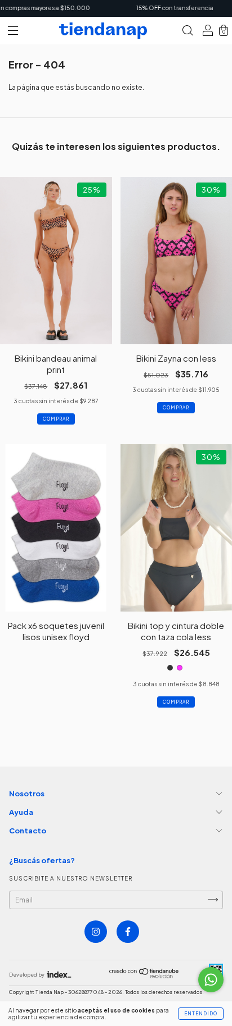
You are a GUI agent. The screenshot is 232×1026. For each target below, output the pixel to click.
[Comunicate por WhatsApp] (211, 979)
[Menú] (13, 32)
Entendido (200, 1013)
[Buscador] (187, 32)
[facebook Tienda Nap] (128, 931)
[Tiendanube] (144, 976)
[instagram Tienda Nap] (95, 931)
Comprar (56, 419)
